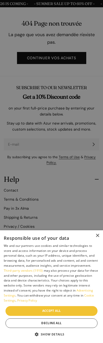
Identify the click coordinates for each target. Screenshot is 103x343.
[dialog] (51, 286)
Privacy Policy (27, 300)
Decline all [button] (51, 323)
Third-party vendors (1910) (23, 270)
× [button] (97, 236)
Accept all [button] (51, 311)
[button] (51, 334)
